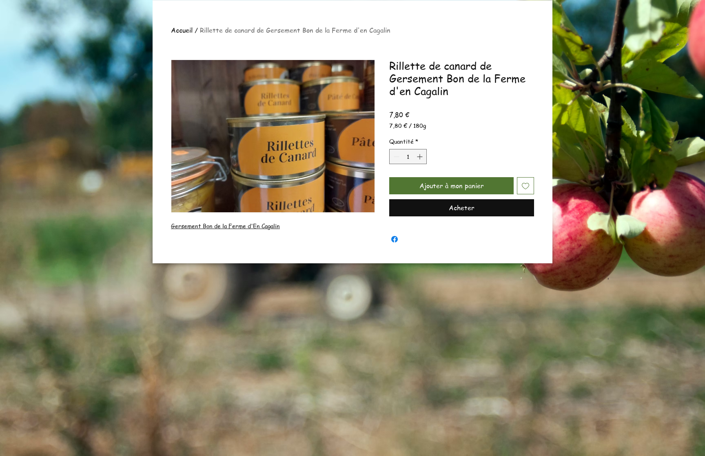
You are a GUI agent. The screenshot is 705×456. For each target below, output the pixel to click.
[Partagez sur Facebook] (394, 239)
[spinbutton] (408, 156)
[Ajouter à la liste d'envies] (525, 185)
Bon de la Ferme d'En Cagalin (241, 226)
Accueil (182, 30)
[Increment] (420, 156)
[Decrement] (395, 156)
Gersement (187, 226)
